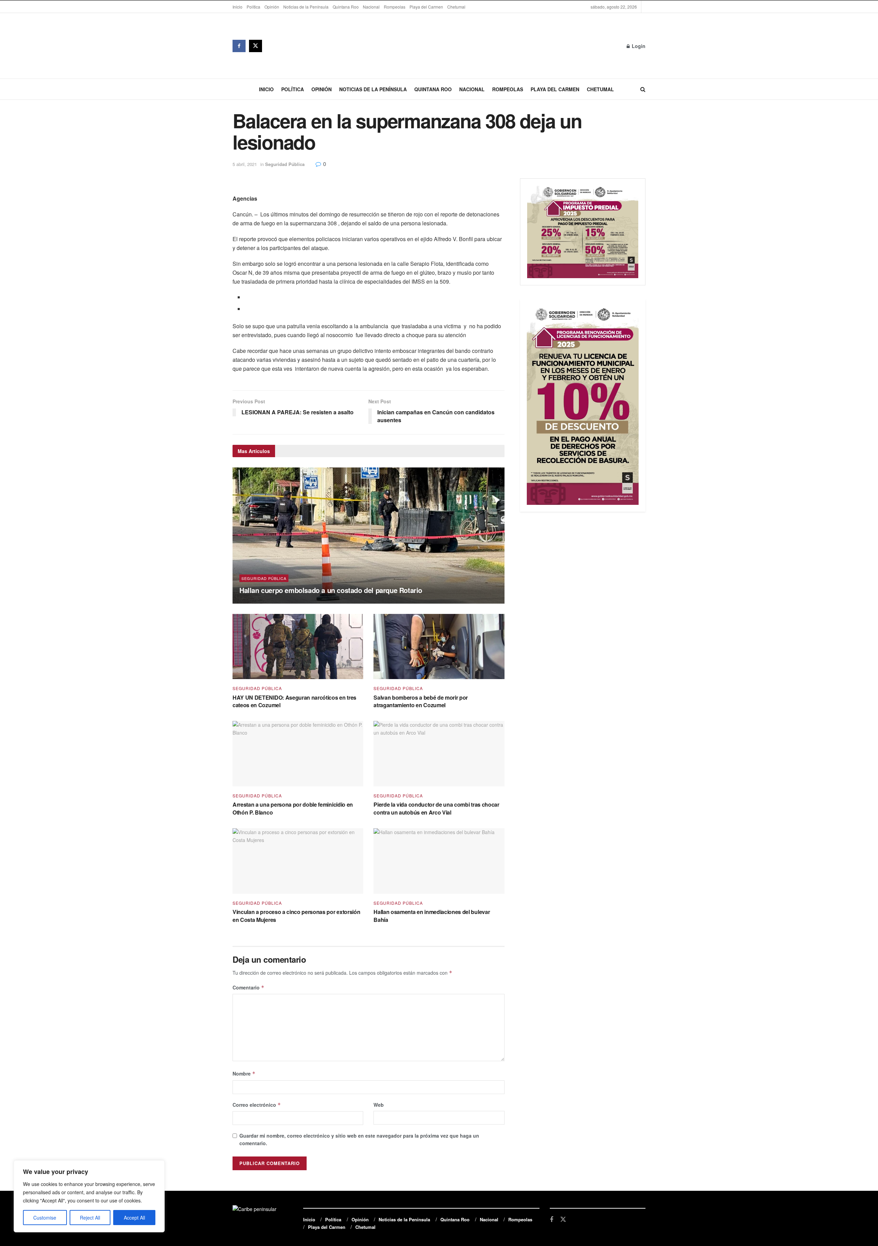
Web (378, 1104)
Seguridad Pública (285, 164)
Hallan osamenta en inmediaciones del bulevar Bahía (431, 915)
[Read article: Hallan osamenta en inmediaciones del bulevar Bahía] (438, 861)
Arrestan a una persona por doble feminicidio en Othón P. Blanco (293, 808)
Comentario (248, 987)
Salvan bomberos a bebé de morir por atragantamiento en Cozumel (420, 701)
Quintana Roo (346, 7)
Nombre (244, 1073)
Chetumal (456, 7)
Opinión (271, 7)
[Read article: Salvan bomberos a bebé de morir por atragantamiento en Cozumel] (438, 646)
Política (253, 7)
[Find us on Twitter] (255, 46)
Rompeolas (394, 7)
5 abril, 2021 (245, 164)
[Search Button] (642, 89)
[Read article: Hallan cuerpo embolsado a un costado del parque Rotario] (369, 535)
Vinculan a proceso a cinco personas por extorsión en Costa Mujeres (296, 915)
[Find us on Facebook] (239, 46)
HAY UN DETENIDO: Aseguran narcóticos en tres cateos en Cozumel (294, 701)
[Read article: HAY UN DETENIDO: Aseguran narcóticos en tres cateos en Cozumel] (298, 646)
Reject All (90, 1217)
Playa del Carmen (426, 7)
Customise (44, 1217)
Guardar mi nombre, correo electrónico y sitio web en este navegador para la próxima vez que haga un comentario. (359, 1139)
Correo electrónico (257, 1104)
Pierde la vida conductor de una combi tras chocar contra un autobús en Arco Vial (436, 808)
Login (637, 46)
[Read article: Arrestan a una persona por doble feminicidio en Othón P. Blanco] (298, 753)
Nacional (371, 7)
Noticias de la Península (306, 7)
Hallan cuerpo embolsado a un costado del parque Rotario (330, 590)
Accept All (134, 1217)
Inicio (237, 7)
